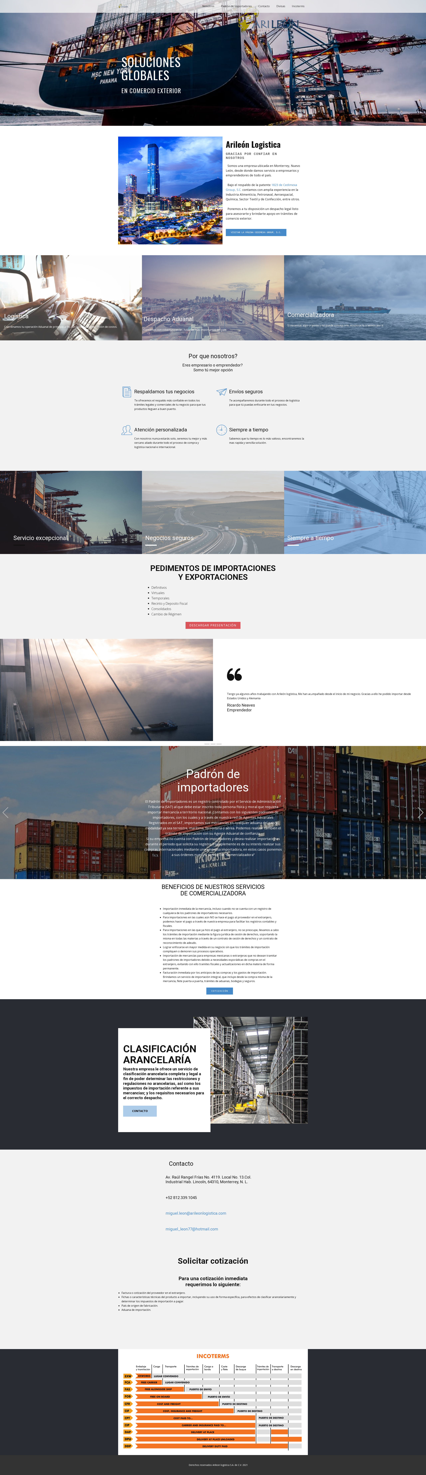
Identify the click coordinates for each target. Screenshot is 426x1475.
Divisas (280, 6)
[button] (216, 693)
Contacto (264, 6)
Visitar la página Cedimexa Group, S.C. (256, 232)
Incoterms (298, 6)
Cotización (219, 991)
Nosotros (208, 6)
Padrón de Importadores (236, 6)
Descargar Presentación (212, 625)
